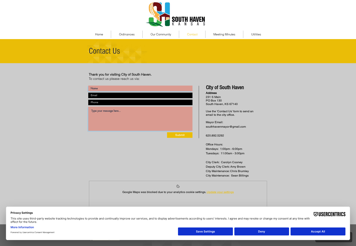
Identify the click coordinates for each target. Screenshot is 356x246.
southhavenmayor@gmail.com (226, 126)
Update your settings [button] (220, 192)
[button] (161, 34)
